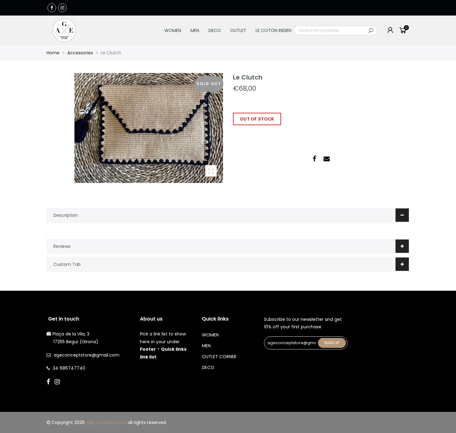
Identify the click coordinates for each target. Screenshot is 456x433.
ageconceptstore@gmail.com (86, 355)
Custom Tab (67, 264)
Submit (370, 30)
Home (53, 53)
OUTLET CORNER (219, 356)
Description (65, 215)
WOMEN (172, 30)
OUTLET (238, 30)
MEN (194, 30)
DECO (214, 30)
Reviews (61, 246)
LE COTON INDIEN (273, 30)
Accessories (80, 53)
